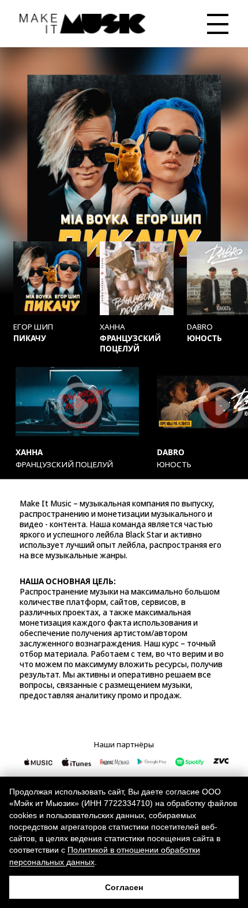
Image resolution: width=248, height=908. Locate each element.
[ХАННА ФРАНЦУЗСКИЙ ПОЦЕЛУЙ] (137, 278)
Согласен (124, 887)
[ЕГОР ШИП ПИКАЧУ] (50, 278)
